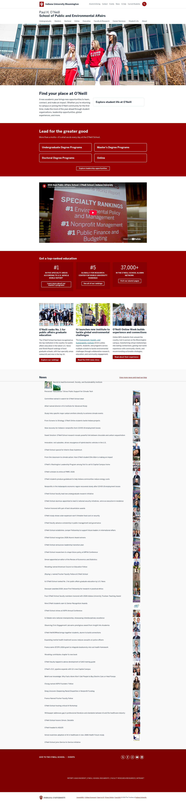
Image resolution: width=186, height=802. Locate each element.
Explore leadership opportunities (93, 168)
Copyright (118, 797)
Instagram (132, 757)
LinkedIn (142, 757)
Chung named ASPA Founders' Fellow (59, 684)
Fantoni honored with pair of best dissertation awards (65, 508)
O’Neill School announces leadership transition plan (64, 545)
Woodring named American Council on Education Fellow (66, 567)
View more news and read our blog (133, 377)
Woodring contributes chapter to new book (61, 655)
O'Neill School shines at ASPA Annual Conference (63, 611)
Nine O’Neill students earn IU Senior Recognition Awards (66, 603)
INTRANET (140, 778)
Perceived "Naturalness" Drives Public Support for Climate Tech (69, 391)
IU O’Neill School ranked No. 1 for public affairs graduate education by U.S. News (75, 581)
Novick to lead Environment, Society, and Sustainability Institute (77, 382)
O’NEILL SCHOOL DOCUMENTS (98, 778)
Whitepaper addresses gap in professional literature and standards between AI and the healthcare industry (85, 713)
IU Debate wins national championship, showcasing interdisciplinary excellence (74, 618)
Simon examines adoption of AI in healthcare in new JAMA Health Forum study (74, 735)
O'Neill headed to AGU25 (54, 728)
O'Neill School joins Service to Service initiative (62, 742)
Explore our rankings (50, 360)
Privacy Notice (109, 797)
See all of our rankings (93, 283)
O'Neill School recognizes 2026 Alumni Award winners (65, 538)
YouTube (137, 757)
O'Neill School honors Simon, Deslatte (59, 720)
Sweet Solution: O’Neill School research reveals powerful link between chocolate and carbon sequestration (85, 435)
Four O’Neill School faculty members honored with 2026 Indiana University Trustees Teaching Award (83, 596)
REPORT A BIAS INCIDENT (76, 778)
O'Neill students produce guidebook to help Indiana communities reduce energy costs (77, 479)
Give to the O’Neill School (52, 757)
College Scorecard (90, 797)
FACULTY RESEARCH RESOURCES (123, 778)
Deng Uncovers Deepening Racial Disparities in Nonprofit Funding (70, 691)
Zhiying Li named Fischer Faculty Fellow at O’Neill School (66, 574)
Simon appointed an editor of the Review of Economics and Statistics (71, 559)
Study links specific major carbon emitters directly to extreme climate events (74, 413)
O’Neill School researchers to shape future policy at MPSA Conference (71, 552)
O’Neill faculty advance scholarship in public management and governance (73, 523)
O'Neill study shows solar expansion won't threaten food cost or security (72, 516)
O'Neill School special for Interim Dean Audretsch (63, 450)
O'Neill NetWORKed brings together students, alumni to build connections (73, 633)
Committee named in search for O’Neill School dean (64, 399)
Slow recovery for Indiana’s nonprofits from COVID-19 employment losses (73, 428)
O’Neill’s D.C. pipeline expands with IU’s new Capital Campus (68, 669)
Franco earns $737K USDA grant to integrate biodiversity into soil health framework (76, 647)
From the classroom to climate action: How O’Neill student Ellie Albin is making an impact (79, 457)
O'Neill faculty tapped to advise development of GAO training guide (70, 662)
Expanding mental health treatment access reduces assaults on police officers (74, 640)
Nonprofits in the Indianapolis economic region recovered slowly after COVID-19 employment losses (82, 486)
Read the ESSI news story (88, 360)
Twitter (123, 757)
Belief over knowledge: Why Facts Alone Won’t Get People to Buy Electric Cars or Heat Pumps (80, 676)
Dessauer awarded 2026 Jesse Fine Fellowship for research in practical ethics (74, 589)
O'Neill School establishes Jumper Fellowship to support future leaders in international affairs (80, 530)
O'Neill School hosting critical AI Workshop (61, 706)
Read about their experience (126, 357)
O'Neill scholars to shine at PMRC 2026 (59, 472)
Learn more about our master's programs (56, 284)
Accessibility (80, 797)
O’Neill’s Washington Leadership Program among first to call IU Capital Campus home (77, 464)
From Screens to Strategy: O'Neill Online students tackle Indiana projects (72, 421)
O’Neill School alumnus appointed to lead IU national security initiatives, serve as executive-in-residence (84, 501)
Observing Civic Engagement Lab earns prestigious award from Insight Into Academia (77, 625)
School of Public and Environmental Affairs (72, 14)
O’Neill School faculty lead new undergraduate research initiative (69, 494)
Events (71, 757)
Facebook (128, 757)
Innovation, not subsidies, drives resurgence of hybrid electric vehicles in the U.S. (75, 443)
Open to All (100, 797)
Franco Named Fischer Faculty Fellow (59, 698)
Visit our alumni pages (129, 281)
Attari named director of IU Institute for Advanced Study (66, 406)
